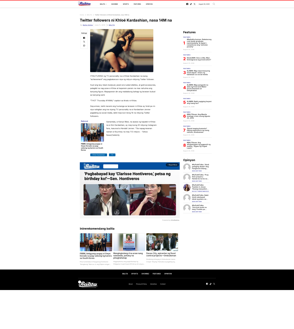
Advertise (153, 284)
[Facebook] (84, 38)
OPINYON (149, 4)
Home (82, 15)
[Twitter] (84, 42)
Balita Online (88, 25)
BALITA (102, 4)
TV (112, 155)
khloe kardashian (99, 155)
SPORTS (126, 4)
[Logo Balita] (84, 4)
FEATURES (137, 4)
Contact (162, 284)
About (131, 284)
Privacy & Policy (141, 284)
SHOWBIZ (114, 4)
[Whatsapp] (84, 46)
